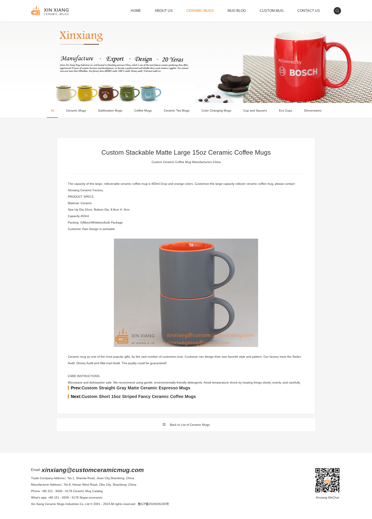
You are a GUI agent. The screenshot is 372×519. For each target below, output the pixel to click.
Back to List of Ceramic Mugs (190, 424)
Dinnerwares (312, 110)
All (52, 110)
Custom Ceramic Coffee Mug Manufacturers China (186, 162)
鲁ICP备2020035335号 (153, 504)
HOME (136, 10)
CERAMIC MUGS (200, 10)
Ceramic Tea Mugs (176, 110)
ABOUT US (164, 10)
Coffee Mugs (143, 110)
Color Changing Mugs (216, 110)
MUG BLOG (237, 10)
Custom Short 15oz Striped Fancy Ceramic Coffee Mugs (139, 396)
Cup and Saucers (255, 110)
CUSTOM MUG (272, 10)
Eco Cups (285, 110)
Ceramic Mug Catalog (88, 491)
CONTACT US (308, 10)
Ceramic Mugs (76, 110)
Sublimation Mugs (110, 110)
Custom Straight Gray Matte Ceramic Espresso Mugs (136, 387)
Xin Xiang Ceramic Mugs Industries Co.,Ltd (60, 504)
